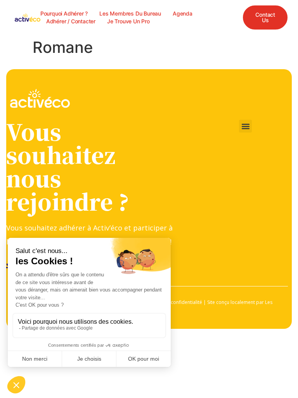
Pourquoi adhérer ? (64, 13)
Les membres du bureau (130, 13)
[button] (245, 126)
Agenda (182, 13)
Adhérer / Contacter (70, 21)
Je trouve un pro (128, 21)
